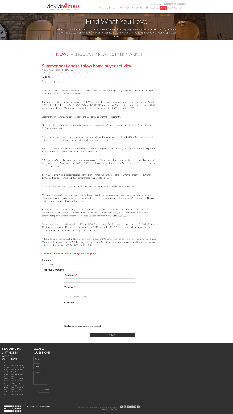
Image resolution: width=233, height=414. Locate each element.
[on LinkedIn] (171, 4)
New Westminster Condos (22, 392)
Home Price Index (55, 73)
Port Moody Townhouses (15, 379)
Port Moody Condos (21, 379)
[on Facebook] (165, 4)
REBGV (89, 73)
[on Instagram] (178, 4)
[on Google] (181, 4)
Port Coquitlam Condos (22, 385)
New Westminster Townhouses (15, 392)
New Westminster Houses (8, 392)
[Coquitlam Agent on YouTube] (175, 4)
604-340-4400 (155, 4)
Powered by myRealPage (109, 409)
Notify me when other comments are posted (82, 326)
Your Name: (70, 275)
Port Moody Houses (6, 379)
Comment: (69, 302)
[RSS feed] (184, 4)
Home (100, 8)
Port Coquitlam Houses (7, 385)
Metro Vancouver (80, 73)
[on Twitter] (168, 4)
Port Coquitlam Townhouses (15, 385)
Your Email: (69, 287)
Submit (112, 335)
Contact (182, 8)
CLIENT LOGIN (135, 4)
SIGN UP (144, 4)
